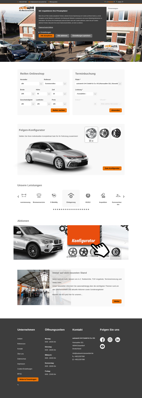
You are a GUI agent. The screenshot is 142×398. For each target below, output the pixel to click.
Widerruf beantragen (27, 379)
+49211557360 (23, 2)
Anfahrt (120, 2)
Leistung (79, 89)
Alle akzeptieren (46, 36)
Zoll (53, 89)
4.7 (107, 2)
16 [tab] (83, 209)
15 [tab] (81, 209)
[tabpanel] (71, 198)
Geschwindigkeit (26, 100)
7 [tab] (65, 209)
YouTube (102, 346)
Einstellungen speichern (81, 36)
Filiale (77, 79)
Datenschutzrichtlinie (46, 27)
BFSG (19, 374)
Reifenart (47, 79)
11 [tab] (73, 209)
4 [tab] (59, 209)
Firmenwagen (113, 8)
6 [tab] (63, 209)
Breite (22, 89)
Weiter (116, 301)
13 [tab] (77, 209)
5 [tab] (61, 209)
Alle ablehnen (62, 36)
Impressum (21, 364)
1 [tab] (54, 209)
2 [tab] (56, 209)
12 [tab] (75, 209)
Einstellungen (45, 32)
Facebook (102, 339)
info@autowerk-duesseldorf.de (38, 2)
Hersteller (23, 79)
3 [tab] (57, 209)
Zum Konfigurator (112, 168)
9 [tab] (69, 209)
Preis (54, 100)
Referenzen (21, 344)
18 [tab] (86, 209)
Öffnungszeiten (53, 2)
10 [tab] (71, 209)
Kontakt (20, 349)
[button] (18, 197)
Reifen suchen (59, 110)
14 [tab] (79, 209)
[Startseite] (26, 8)
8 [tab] (67, 209)
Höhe (38, 89)
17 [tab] (84, 209)
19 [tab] (88, 209)
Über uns (20, 354)
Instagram (110, 339)
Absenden (115, 110)
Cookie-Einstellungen (24, 369)
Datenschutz (21, 359)
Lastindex (39, 100)
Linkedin (117, 339)
